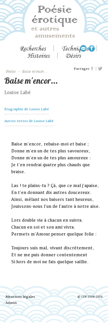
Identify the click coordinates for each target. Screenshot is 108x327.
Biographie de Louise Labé (26, 109)
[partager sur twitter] (100, 68)
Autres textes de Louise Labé (29, 121)
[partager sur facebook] (92, 68)
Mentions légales (20, 296)
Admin (11, 302)
